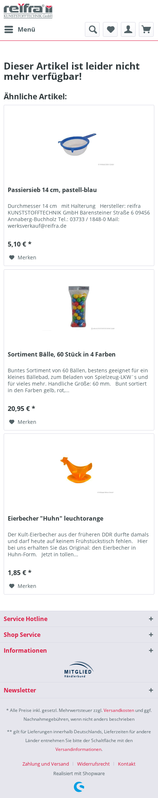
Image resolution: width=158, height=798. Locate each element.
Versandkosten (119, 710)
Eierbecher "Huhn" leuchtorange (55, 518)
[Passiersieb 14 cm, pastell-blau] (79, 142)
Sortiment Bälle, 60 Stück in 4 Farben (62, 354)
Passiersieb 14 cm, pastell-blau (52, 190)
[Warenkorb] (146, 29)
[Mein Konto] (128, 29)
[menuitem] (19, 29)
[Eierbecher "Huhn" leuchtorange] (79, 470)
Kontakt (127, 763)
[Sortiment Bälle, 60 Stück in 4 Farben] (79, 306)
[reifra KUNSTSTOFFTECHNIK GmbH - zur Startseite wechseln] (28, 11)
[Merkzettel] (110, 29)
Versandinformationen (78, 749)
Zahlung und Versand (45, 763)
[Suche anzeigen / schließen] (92, 29)
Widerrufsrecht (93, 763)
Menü (26, 29)
